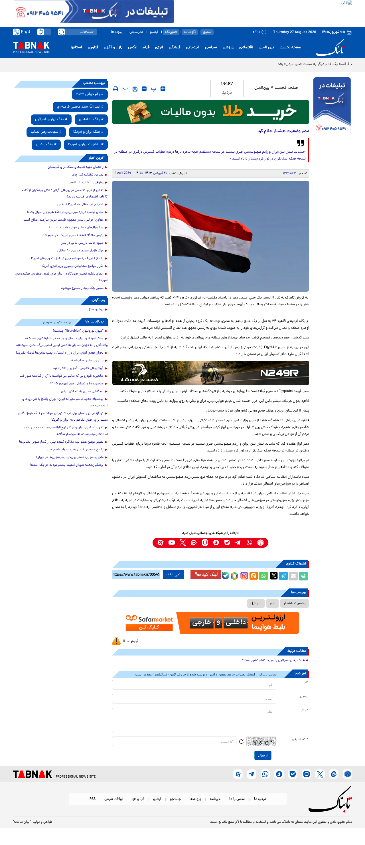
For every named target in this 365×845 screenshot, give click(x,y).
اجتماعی (192, 48)
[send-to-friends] (125, 88)
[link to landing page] (331, 47)
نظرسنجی (136, 32)
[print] (116, 88)
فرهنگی (174, 48)
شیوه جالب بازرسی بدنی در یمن (82, 243)
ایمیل (304, 696)
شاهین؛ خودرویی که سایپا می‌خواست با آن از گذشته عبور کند (62, 376)
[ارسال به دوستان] (293, 576)
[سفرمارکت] (210, 623)
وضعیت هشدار (294, 603)
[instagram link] (204, 542)
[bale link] (227, 542)
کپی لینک (173, 574)
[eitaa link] (193, 542)
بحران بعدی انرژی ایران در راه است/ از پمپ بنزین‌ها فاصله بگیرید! (60, 353)
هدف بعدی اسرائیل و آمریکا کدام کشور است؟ (273, 660)
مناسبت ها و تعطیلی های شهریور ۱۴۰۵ (77, 383)
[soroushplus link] (216, 542)
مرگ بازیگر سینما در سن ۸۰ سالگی (80, 250)
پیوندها (116, 32)
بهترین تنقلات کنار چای (88, 175)
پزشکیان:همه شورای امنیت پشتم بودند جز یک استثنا (67, 465)
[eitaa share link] (253, 576)
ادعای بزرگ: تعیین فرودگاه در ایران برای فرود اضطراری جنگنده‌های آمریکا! (61, 277)
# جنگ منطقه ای (91, 119)
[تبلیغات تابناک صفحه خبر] (332, 106)
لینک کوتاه (208, 574)
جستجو (175, 799)
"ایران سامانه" (22, 822)
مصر (272, 603)
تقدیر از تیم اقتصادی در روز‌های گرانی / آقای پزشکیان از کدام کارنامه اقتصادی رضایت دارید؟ (65, 193)
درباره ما (260, 799)
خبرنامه (215, 799)
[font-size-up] (163, 88)
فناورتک (171, 32)
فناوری (93, 48)
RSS (93, 799)
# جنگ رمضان (46, 144)
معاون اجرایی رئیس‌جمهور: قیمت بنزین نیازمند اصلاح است (63, 220)
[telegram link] (238, 542)
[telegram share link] (283, 576)
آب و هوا (137, 799)
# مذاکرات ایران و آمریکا (86, 144)
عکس (132, 48)
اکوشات (190, 32)
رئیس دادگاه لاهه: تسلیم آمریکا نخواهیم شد (73, 235)
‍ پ (152, 88)
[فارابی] (210, 112)
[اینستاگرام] (243, 575)
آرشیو (154, 32)
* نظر (304, 710)
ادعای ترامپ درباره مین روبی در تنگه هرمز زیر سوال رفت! (65, 212)
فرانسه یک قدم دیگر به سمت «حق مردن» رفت (312, 64)
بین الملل (266, 48)
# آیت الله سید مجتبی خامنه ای (80, 107)
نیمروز (207, 32)
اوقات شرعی (113, 799)
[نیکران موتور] (210, 373)
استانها (76, 48)
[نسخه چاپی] (303, 576)
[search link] (61, 32)
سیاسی (211, 48)
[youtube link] (171, 542)
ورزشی (228, 48)
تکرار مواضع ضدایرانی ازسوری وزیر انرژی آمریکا (72, 266)
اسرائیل (255, 603)
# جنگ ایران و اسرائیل (51, 119)
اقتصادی (246, 48)
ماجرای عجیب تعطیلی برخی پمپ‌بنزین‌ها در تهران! (70, 457)
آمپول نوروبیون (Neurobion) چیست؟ (78, 331)
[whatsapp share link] (263, 576)
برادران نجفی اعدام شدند (87, 360)
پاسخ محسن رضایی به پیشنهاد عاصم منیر (75, 449)
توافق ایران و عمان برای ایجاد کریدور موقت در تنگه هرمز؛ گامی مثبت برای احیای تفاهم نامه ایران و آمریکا (63, 417)
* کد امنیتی (300, 739)
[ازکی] (263, 11)
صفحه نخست (290, 48)
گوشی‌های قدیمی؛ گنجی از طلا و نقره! (78, 368)
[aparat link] (160, 542)
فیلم (146, 48)
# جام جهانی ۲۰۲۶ (90, 94)
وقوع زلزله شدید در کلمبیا (86, 182)
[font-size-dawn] (144, 88)
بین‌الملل (261, 88)
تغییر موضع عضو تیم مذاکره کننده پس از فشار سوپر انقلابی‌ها (61, 442)
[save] (135, 89)
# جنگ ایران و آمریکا (88, 132)
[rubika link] (260, 542)
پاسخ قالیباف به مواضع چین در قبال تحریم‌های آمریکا (67, 258)
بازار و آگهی (113, 48)
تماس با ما (237, 799)
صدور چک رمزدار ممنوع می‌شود (82, 288)
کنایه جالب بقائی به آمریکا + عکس (80, 204)
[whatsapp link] (249, 542)
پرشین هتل (96, 309)
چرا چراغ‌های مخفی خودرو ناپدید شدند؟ (76, 227)
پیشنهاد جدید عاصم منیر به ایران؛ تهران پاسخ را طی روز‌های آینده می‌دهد (65, 402)
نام (306, 682)
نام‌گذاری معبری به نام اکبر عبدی (82, 391)
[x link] (182, 542)
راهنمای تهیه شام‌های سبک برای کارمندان (76, 167)
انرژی (159, 48)
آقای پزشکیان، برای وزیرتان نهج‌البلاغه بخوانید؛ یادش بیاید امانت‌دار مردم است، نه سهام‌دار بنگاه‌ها (65, 431)
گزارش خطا (130, 641)
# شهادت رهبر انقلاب (46, 132)
